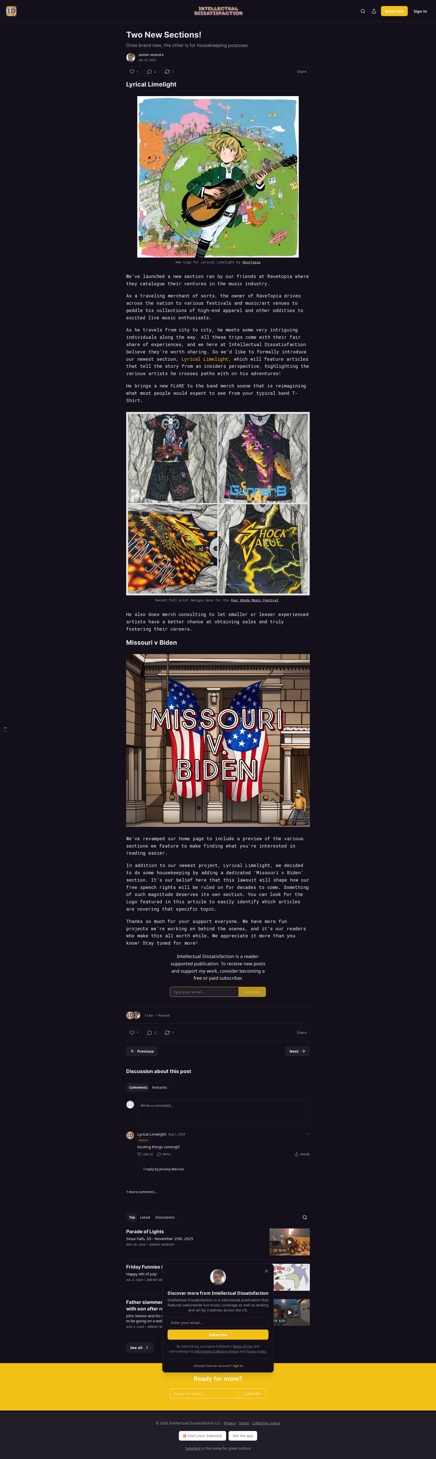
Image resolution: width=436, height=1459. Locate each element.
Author (143, 1140)
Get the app (243, 1435)
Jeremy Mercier (151, 55)
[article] (218, 1241)
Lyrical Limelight (204, 359)
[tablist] (148, 1087)
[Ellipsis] (307, 1134)
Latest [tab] (145, 1217)
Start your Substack (204, 1435)
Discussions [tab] (164, 1217)
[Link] (119, 84)
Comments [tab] (138, 1087)
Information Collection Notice (216, 1351)
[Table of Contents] (5, 730)
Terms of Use (242, 1346)
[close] (266, 1271)
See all (136, 1347)
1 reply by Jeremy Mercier (163, 1169)
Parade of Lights (145, 1231)
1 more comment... (141, 1192)
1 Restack (163, 1015)
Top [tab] (132, 1217)
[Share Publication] (374, 11)
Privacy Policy (256, 1351)
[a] (290, 1242)
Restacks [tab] (159, 1087)
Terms (244, 1423)
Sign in (420, 11)
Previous (145, 1051)
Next (294, 1051)
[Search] (363, 11)
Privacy (230, 1423)
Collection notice (266, 1423)
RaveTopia (251, 262)
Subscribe (394, 11)
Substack (193, 1448)
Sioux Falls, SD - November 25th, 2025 (159, 1238)
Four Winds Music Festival (255, 600)
